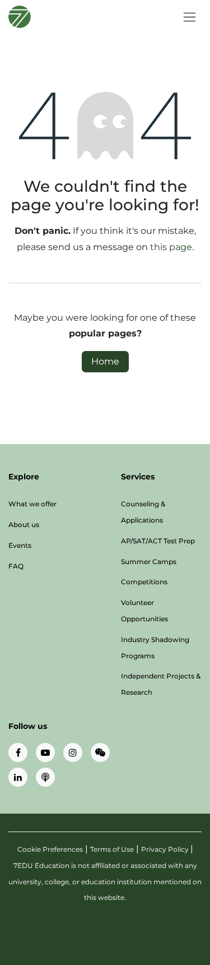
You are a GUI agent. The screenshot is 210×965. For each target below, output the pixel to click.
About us (23, 524)
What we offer (32, 504)
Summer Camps (148, 561)
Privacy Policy (165, 849)
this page (171, 247)
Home (105, 361)
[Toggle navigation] (190, 16)
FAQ (16, 566)
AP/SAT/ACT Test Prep (158, 541)
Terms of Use (112, 849)
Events (19, 545)
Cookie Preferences (50, 849)
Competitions (144, 582)
